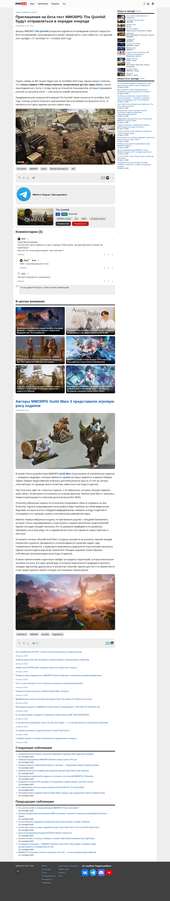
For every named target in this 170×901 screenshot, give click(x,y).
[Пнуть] (27, 177)
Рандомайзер (46, 883)
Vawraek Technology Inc (59, 169)
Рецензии (55, 4)
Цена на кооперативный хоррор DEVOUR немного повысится (45, 833)
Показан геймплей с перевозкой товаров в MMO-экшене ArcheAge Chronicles (133, 126)
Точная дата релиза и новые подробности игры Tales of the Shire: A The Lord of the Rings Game (58, 827)
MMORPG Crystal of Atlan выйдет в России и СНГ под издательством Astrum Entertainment (89, 361)
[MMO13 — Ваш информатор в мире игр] (21, 3)
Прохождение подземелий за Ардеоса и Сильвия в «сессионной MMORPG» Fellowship (55, 776)
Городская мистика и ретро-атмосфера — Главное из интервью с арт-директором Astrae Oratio (90, 331)
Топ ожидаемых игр (48, 876)
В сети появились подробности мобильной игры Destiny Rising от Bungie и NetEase (54, 822)
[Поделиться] (33, 178)
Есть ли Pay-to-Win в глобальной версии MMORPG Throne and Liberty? (48, 808)
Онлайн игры (46, 869)
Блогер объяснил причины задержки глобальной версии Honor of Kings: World (135, 138)
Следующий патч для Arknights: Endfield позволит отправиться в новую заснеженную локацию (134, 164)
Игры (32, 4)
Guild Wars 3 (66, 473)
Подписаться (80, 224)
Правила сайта (64, 869)
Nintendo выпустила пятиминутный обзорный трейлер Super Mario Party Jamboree (53, 771)
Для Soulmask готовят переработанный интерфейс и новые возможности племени (133, 91)
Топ (64, 4)
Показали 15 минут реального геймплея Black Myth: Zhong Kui (42, 691)
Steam (99, 84)
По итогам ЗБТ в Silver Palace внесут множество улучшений (135, 157)
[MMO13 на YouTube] (109, 873)
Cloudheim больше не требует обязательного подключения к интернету (46, 738)
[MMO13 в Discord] (101, 873)
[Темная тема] (148, 3)
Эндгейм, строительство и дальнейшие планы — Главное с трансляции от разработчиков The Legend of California (39, 389)
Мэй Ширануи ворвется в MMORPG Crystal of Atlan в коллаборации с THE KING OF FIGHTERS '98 (58, 707)
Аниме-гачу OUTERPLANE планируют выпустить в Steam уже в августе (46, 668)
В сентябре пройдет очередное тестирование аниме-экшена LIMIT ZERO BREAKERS (52, 715)
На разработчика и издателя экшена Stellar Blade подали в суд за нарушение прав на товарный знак (61, 793)
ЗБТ (73, 169)
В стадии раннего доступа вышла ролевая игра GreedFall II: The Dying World (51, 787)
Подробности (58, 634)
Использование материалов (68, 866)
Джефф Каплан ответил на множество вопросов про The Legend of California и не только (39, 361)
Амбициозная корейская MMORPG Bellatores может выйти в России (47, 760)
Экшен (43, 169)
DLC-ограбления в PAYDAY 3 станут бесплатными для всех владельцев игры (49, 652)
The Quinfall (42, 31)
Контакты (62, 872)
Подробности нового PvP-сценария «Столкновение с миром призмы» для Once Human (55, 782)
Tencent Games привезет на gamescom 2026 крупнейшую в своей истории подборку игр (134, 84)
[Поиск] (144, 3)
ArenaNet (45, 634)
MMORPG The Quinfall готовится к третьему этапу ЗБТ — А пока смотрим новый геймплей (57, 852)
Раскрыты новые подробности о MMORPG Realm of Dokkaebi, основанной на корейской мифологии (59, 675)
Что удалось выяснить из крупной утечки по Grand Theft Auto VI (42, 731)
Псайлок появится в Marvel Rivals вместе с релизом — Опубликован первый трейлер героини (58, 765)
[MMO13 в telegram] (46, 201)
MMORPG (33, 169)
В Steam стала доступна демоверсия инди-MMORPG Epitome (133, 145)
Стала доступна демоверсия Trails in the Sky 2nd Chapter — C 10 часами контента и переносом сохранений (62, 723)
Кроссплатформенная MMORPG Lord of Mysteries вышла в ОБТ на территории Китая (134, 151)
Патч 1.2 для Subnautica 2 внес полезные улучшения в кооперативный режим (49, 683)
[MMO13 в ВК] (85, 873)
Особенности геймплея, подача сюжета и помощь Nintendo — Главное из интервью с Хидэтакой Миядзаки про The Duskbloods (40, 330)
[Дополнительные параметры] (112, 177)
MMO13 (44, 866)
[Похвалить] (19, 177)
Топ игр (44, 872)
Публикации (43, 4)
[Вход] (152, 3)
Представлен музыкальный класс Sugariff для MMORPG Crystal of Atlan (134, 120)
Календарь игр (47, 879)
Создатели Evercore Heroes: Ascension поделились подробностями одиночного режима (55, 754)
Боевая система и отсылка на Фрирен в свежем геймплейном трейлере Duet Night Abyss (56, 838)
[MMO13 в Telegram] (93, 873)
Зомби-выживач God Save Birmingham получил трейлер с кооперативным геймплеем (52, 660)
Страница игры (63, 224)
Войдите (39, 287)
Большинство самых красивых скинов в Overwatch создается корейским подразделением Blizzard (132, 112)
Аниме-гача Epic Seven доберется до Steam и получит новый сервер (134, 132)
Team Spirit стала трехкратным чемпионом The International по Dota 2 (135, 105)
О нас (61, 876)
